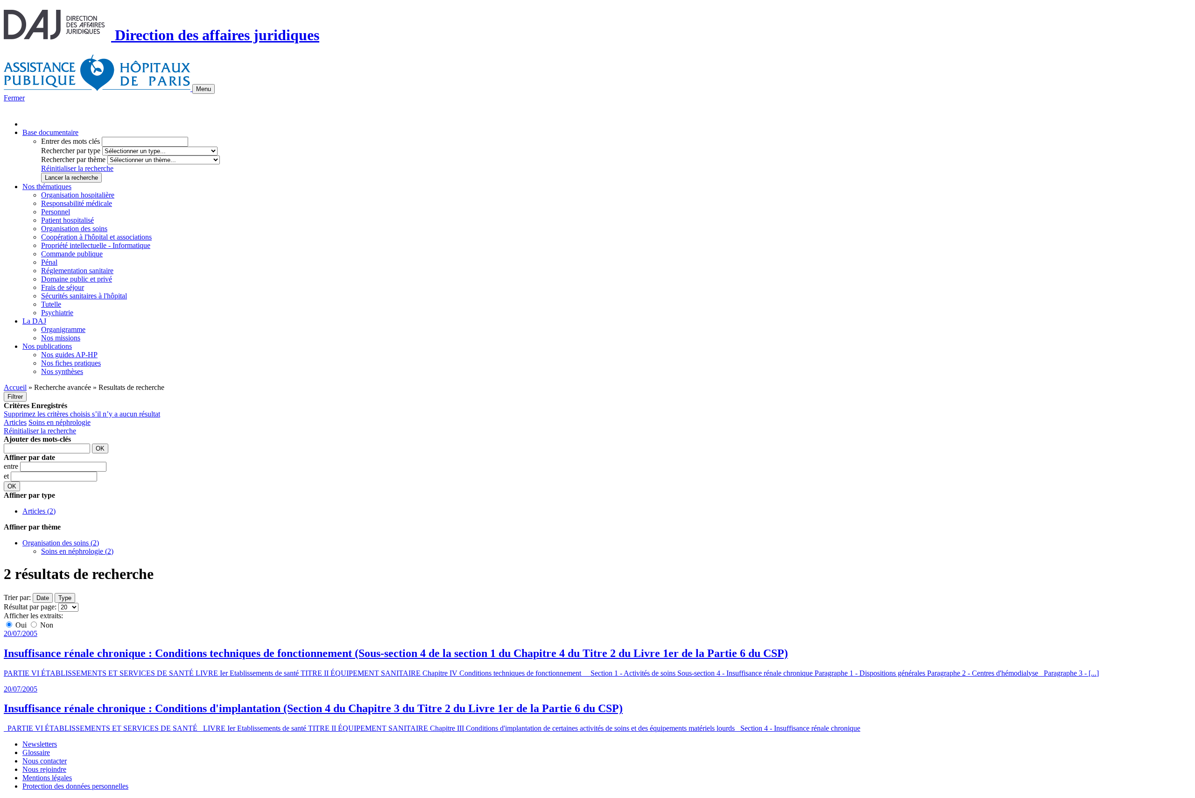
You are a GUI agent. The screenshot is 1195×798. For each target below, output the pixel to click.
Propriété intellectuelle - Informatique (95, 245)
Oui (21, 625)
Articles (15, 422)
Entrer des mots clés (70, 141)
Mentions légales (47, 778)
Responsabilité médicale (76, 203)
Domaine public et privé (76, 279)
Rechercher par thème (73, 159)
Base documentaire (50, 132)
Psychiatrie (57, 313)
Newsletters (39, 744)
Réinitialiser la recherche (77, 168)
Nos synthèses (62, 371)
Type (64, 597)
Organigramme (63, 329)
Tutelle (51, 304)
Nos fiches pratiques (71, 363)
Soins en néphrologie (59, 422)
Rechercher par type (70, 151)
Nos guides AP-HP (69, 355)
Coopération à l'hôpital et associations (96, 237)
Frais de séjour (62, 287)
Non (45, 625)
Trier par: (17, 597)
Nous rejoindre (44, 769)
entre (12, 466)
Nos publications (47, 346)
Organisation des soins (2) (60, 543)
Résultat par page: (30, 607)
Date (42, 597)
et (7, 476)
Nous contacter (44, 761)
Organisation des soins (74, 229)
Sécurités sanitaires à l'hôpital (84, 296)
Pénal (49, 262)
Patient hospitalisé (67, 220)
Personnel (55, 212)
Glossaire (36, 752)
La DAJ (34, 321)
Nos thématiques (46, 187)
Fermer (14, 98)
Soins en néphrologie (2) (77, 551)
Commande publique (72, 254)
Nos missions (60, 338)
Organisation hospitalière (77, 195)
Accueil (15, 387)
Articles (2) (39, 511)
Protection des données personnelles (75, 786)
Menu (203, 88)
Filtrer (15, 396)
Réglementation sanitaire (77, 271)
